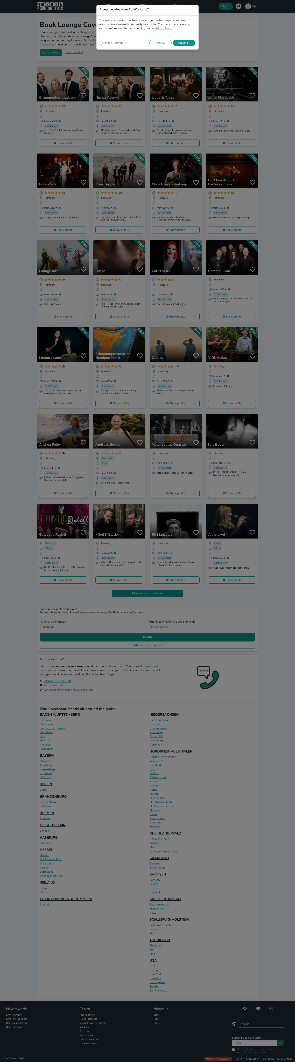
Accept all (184, 43)
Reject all (160, 43)
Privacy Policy (163, 28)
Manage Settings (112, 43)
